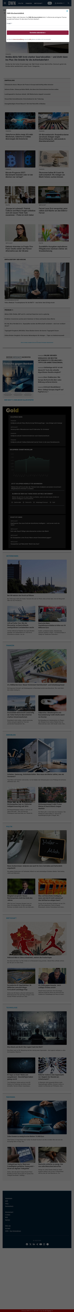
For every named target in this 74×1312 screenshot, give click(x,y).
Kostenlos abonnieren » (38, 32)
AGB (30, 39)
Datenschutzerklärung (18, 39)
